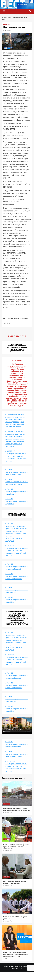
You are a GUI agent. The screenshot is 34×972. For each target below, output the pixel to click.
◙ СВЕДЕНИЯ (10, 654)
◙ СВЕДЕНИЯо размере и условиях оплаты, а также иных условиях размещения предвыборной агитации (16, 456)
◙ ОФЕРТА (9, 633)
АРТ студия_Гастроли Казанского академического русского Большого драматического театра (15, 954)
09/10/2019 (8, 30)
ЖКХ (8, 323)
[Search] (30, 11)
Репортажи (7, 24)
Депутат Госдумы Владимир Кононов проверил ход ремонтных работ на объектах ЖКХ (16, 846)
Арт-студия (7, 947)
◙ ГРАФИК (9, 469)
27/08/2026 (7, 813)
